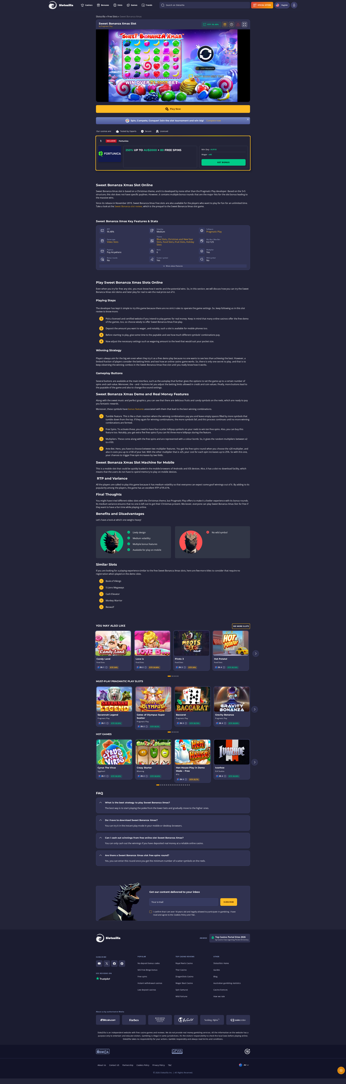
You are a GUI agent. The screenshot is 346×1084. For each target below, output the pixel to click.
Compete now (213, 120)
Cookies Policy (143, 1065)
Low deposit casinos (147, 989)
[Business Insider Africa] (160, 1020)
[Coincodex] (238, 1020)
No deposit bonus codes (149, 963)
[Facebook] (114, 963)
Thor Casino (181, 970)
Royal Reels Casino (184, 963)
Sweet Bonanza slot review (128, 206)
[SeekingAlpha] (212, 1020)
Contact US (114, 1065)
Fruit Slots (180, 241)
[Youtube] (99, 963)
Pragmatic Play (214, 231)
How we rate (219, 996)
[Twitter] (107, 963)
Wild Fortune (181, 996)
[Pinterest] (122, 963)
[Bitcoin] (108, 1020)
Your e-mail (157, 902)
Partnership (127, 1065)
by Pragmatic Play (105, 26)
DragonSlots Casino (184, 976)
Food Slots (168, 241)
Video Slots (112, 241)
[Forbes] (134, 1020)
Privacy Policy (158, 1065)
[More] (341, 1070)
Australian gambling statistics (227, 983)
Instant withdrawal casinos (150, 983)
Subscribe (229, 902)
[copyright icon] (103, 1051)
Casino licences (220, 989)
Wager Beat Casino (184, 983)
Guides (216, 970)
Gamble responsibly (178, 1039)
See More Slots (241, 626)
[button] (106, 667)
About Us (102, 1065)
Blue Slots (162, 239)
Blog (215, 976)
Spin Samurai (182, 989)
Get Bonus (223, 162)
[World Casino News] (186, 1020)
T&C (170, 1065)
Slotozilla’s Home (221, 963)
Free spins (142, 976)
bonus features (136, 409)
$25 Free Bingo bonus (147, 970)
